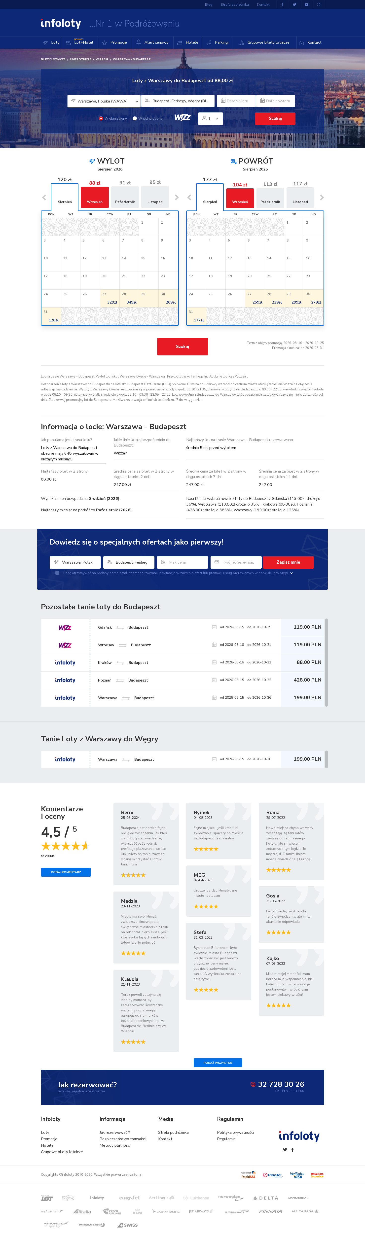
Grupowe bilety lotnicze (268, 42)
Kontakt (314, 42)
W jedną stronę (150, 118)
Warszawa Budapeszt (126, 759)
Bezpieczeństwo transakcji (123, 1139)
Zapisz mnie (288, 562)
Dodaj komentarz (66, 872)
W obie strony (116, 118)
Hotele (191, 42)
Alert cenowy (156, 42)
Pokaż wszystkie (218, 1063)
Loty (54, 42)
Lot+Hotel (83, 41)
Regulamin (226, 1139)
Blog (208, 4)
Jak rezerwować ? (115, 1132)
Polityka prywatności (235, 1132)
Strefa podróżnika (235, 4)
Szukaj (182, 346)
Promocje (118, 42)
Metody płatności (115, 1145)
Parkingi (221, 42)
